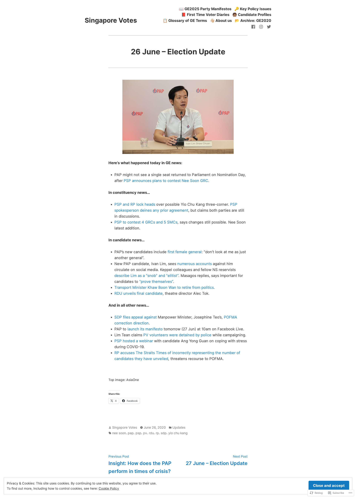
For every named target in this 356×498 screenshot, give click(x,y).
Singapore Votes (111, 20)
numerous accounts (194, 264)
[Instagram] (261, 26)
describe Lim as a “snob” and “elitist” (146, 275)
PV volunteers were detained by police (177, 335)
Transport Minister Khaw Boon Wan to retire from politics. (164, 287)
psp (138, 433)
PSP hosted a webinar (133, 341)
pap (131, 433)
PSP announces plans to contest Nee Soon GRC (166, 180)
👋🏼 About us (221, 20)
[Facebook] (254, 26)
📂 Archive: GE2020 (253, 20)
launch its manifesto (145, 329)
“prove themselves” (156, 281)
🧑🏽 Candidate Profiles (251, 14)
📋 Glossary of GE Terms (185, 20)
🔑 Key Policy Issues (252, 8)
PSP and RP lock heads (134, 204)
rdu (151, 433)
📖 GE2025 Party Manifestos (205, 8)
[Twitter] (268, 26)
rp (157, 433)
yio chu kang (178, 433)
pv (145, 433)
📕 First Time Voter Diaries (205, 14)
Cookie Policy (109, 488)
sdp (164, 433)
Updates (178, 427)
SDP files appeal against (135, 317)
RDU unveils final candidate (138, 293)
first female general (185, 252)
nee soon (119, 433)
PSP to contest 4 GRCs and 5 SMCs (145, 222)
